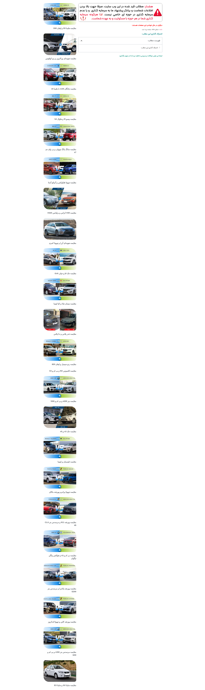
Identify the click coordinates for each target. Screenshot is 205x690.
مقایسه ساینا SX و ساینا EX (65, 685)
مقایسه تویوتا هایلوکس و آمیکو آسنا (62, 183)
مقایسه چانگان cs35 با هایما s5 (63, 89)
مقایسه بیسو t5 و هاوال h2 (65, 119)
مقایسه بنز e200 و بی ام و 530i (63, 401)
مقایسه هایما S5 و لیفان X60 (64, 28)
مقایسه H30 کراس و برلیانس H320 (62, 213)
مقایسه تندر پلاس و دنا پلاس (65, 334)
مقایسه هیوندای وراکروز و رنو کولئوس (60, 58)
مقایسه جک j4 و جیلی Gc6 (65, 273)
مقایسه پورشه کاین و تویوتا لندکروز (62, 622)
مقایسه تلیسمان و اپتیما (67, 462)
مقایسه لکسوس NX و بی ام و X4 (62, 371)
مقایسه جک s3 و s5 (68, 431)
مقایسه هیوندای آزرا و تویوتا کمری (62, 243)
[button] (81, 41)
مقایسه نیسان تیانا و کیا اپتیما (65, 304)
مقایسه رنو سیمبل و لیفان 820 (64, 364)
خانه (161, 29)
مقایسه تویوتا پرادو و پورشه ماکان (62, 492)
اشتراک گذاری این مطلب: (149, 48)
